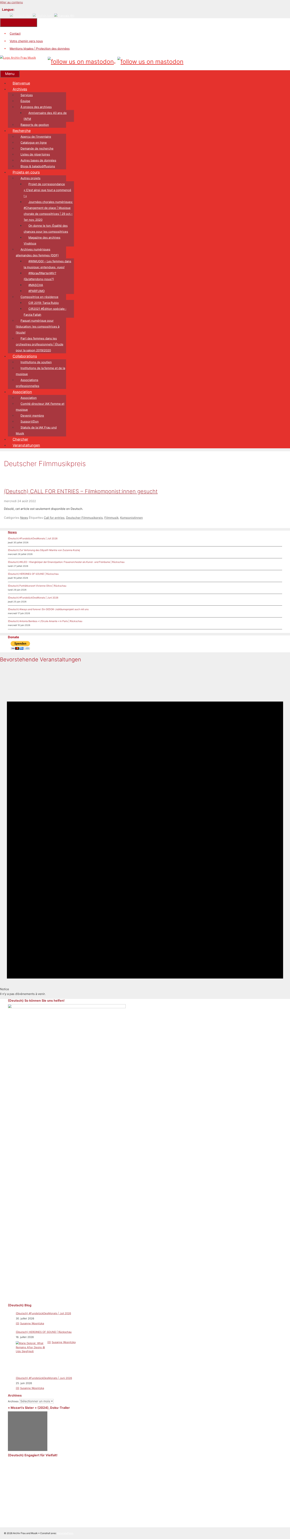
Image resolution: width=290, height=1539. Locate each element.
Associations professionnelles (27, 383)
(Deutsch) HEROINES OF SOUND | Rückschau (33, 573)
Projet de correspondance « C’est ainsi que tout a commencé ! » (47, 190)
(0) (17, 1323)
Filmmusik (111, 518)
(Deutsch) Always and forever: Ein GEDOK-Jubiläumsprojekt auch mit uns (48, 609)
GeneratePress (65, 1533)
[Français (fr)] (64, 15)
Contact (15, 33)
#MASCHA (35, 285)
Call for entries (54, 518)
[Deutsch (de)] (20, 15)
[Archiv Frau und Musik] (18, 58)
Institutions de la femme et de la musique (40, 371)
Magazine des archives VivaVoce (42, 240)
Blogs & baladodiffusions (38, 166)
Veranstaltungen (26, 445)
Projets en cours (26, 172)
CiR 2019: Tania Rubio (43, 303)
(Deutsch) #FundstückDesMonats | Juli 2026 (32, 538)
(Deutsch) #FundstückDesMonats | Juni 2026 (33, 597)
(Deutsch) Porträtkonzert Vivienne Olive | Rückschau (37, 585)
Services (27, 95)
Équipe (25, 101)
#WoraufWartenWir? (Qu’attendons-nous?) (40, 276)
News (24, 518)
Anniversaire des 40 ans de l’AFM (45, 116)
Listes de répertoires (35, 154)
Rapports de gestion (35, 125)
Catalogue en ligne (34, 142)
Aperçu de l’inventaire (36, 136)
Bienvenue (21, 83)
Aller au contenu (11, 2)
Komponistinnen (131, 518)
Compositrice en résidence (39, 297)
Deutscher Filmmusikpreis (84, 518)
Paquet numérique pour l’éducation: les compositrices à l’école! (37, 326)
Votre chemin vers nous (26, 41)
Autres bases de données (38, 160)
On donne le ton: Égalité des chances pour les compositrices (46, 228)
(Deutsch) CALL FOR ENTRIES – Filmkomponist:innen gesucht (81, 491)
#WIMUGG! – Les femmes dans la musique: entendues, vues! (47, 264)
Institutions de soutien (36, 362)
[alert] (145, 831)
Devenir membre (32, 415)
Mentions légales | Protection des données (40, 48)
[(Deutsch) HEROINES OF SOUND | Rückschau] (30, 1356)
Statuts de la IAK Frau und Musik (36, 430)
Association (22, 392)
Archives (20, 89)
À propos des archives (36, 107)
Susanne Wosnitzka (32, 1323)
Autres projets (30, 178)
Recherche (22, 131)
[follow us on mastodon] (81, 60)
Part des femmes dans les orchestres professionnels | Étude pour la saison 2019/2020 (39, 344)
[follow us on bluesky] (150, 60)
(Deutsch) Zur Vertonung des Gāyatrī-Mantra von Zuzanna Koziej (44, 550)
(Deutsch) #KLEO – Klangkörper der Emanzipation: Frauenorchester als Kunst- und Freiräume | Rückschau (66, 561)
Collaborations (25, 356)
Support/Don (30, 421)
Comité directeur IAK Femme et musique (40, 407)
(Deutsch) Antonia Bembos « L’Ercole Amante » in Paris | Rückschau (45, 621)
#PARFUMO (36, 291)
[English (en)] (42, 15)
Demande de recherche (37, 148)
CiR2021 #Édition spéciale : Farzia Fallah (45, 312)
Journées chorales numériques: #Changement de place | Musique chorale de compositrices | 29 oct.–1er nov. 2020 (48, 211)
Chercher (20, 439)
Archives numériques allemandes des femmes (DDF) (37, 252)
